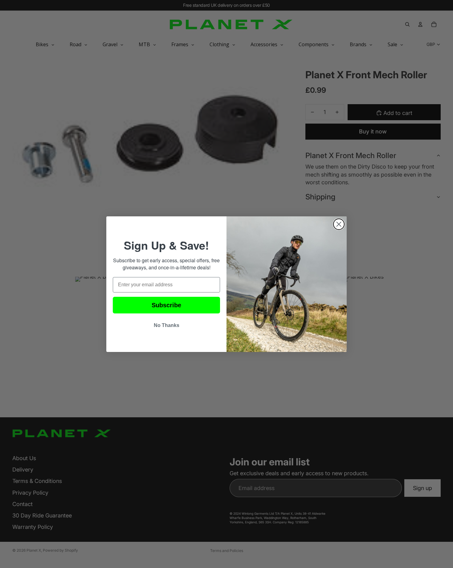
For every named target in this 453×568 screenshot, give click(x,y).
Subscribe (166, 305)
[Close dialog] (338, 224)
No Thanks (166, 325)
